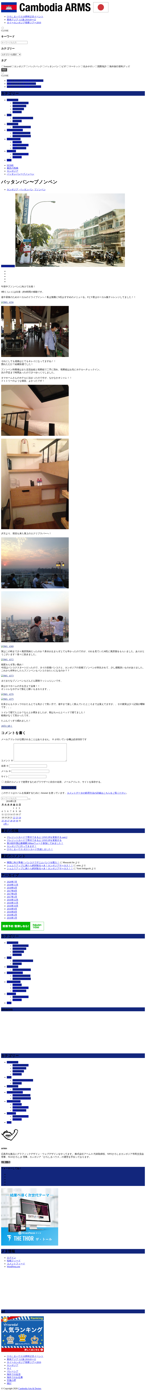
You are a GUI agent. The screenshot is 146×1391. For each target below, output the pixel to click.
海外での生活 (14, 139)
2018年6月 (12, 888)
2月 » (6, 824)
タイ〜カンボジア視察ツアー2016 (24, 22)
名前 (5, 766)
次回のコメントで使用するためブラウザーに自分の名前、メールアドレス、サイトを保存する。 (54, 782)
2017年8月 (12, 891)
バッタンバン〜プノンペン (20, 174)
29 (14, 821)
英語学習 (17, 157)
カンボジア (12, 100)
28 (11, 821)
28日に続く (7, 726)
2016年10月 (12, 906)
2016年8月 (12, 912)
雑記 (9, 160)
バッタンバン (19, 106)
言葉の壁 (11, 151)
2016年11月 (12, 903)
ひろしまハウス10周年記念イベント (25, 16)
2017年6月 (12, 894)
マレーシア (12, 124)
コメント (7, 760)
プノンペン (18, 109)
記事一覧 (5, 1162)
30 (17, 821)
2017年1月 (12, 897)
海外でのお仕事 (15, 130)
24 (20, 817)
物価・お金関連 (21, 145)
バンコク (17, 121)
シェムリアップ (21, 103)
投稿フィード (14, 1260)
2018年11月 (12, 885)
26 (5, 821)
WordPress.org (13, 1266)
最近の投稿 (12, 168)
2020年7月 (12, 882)
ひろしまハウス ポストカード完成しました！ (30, 849)
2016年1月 (12, 918)
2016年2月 (12, 915)
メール (6, 771)
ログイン (11, 1257)
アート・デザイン (22, 136)
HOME (10, 165)
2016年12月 (12, 900)
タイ (9, 115)
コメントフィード (16, 1263)
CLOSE (5, 30)
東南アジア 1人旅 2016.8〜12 (21, 19)
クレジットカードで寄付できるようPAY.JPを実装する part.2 (37, 837)
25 (3, 821)
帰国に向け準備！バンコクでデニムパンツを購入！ (33, 862)
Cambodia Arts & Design (29, 1388)
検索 (4, 70)
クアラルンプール (22, 127)
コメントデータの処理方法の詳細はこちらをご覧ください (96, 793)
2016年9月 (12, 909)
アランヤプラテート (23, 118)
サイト (4, 776)
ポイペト (17, 112)
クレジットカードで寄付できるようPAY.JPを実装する (34, 840)
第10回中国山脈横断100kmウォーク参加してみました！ (35, 843)
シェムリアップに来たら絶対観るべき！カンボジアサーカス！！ (40, 865)
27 (8, 821)
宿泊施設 (17, 142)
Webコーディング (21, 133)
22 (14, 817)
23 (17, 817)
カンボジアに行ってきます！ (21, 846)
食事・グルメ (19, 148)
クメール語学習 (21, 154)
